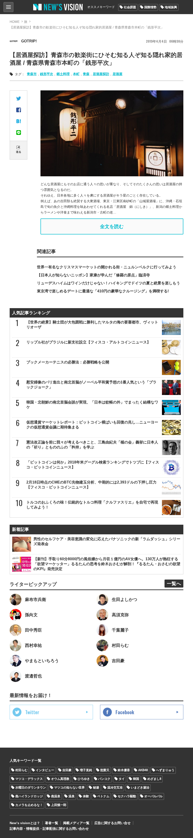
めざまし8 (154, 779)
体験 (86, 796)
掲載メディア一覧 (76, 823)
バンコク (104, 779)
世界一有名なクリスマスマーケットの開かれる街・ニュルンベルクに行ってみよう (106, 267)
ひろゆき (84, 779)
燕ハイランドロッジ (29, 796)
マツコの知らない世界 (69, 787)
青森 (86, 74)
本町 (76, 74)
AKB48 (143, 770)
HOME (15, 22)
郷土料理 (63, 74)
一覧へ (174, 583)
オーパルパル (153, 796)
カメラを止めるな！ (29, 805)
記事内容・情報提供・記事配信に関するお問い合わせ (49, 828)
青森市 (32, 74)
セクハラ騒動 (127, 796)
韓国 (136, 779)
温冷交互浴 (115, 787)
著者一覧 (51, 823)
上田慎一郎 (58, 805)
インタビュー (45, 770)
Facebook (125, 712)
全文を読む (112, 226)
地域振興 (171, 7)
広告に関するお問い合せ (112, 823)
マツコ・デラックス (29, 779)
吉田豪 (67, 770)
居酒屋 (117, 74)
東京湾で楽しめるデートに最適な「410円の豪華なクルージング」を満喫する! (103, 291)
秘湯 (96, 787)
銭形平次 (46, 74)
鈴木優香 (124, 770)
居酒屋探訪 (101, 74)
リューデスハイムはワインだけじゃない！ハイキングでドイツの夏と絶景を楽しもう (108, 283)
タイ (122, 779)
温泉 (71, 796)
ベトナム (103, 796)
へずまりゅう (165, 770)
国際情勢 (150, 7)
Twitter (32, 712)
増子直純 (86, 770)
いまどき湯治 (140, 787)
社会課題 (130, 7)
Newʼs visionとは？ (25, 823)
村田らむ (21, 770)
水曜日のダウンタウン (30, 787)
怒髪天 (104, 770)
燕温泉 (55, 796)
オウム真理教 (60, 779)
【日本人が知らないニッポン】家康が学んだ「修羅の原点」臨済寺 (93, 275)
